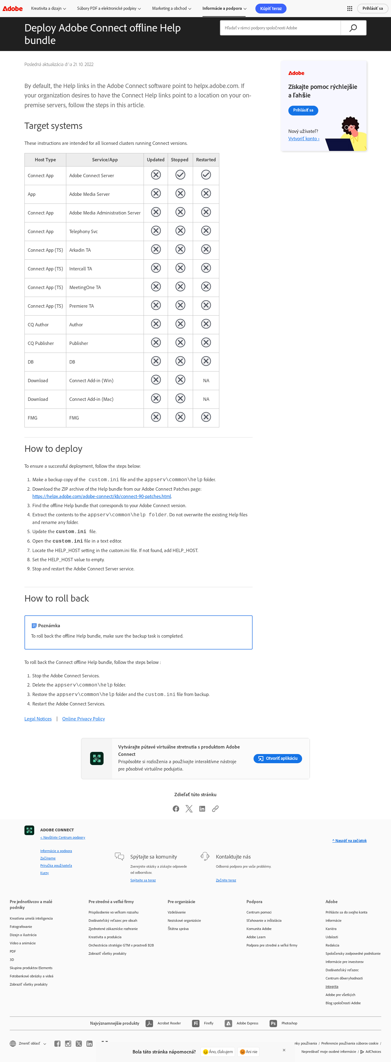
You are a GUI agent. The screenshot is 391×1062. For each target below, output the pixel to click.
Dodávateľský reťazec (342, 970)
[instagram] (68, 1044)
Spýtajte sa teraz (143, 880)
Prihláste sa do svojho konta (346, 912)
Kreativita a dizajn (46, 8)
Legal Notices (38, 719)
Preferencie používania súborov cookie (349, 1043)
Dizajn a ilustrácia (23, 935)
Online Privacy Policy (83, 719)
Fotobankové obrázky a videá (31, 976)
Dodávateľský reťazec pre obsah (113, 920)
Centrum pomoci (259, 912)
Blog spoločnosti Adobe (343, 1003)
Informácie (334, 920)
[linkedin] (89, 1044)
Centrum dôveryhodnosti (344, 978)
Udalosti (332, 937)
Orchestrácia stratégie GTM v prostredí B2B (119, 945)
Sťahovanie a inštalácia (264, 920)
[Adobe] (12, 8)
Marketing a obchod (169, 8)
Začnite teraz (226, 880)
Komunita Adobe (259, 929)
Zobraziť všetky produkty (29, 984)
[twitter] (79, 1044)
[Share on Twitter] (189, 811)
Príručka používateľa (56, 865)
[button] (350, 8)
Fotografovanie (21, 927)
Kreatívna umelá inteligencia (31, 918)
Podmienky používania (300, 1043)
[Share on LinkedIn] (202, 811)
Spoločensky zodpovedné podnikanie (353, 953)
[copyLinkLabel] (215, 811)
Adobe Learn (256, 937)
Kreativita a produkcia (105, 937)
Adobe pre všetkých (340, 995)
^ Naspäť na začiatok (349, 840)
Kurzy (44, 873)
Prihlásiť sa (373, 8)
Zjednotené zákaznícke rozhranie (113, 929)
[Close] (284, 1050)
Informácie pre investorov (345, 962)
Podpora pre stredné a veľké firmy (272, 945)
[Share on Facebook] (176, 811)
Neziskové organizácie (184, 920)
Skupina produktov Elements (31, 968)
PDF (13, 951)
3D (12, 960)
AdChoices (373, 1051)
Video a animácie (23, 943)
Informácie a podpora (222, 8)
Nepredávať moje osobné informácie (328, 1051)
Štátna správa (178, 929)
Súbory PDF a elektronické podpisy (106, 8)
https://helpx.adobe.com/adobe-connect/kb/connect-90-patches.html (101, 496)
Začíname (48, 858)
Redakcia (332, 945)
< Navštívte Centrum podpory (62, 837)
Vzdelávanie (177, 912)
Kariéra (331, 929)
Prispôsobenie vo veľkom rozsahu (113, 912)
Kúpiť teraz (271, 8)
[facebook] (57, 1044)
